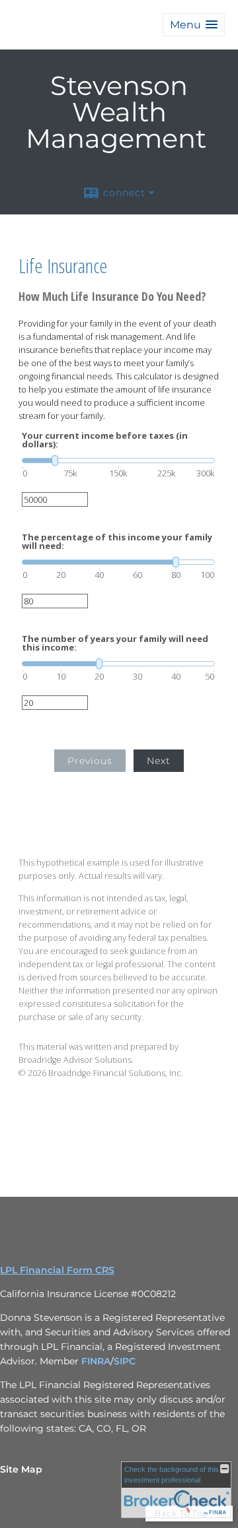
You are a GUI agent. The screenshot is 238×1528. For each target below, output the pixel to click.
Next (159, 761)
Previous (89, 761)
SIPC (125, 1361)
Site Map (21, 1469)
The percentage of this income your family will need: (117, 541)
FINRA (95, 1361)
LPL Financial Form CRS (57, 1270)
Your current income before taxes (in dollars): (105, 440)
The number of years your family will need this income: (115, 643)
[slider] (118, 460)
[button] (194, 24)
